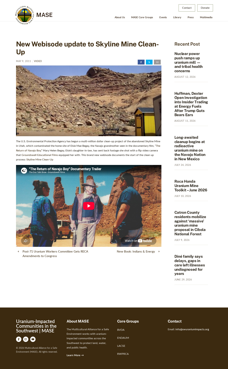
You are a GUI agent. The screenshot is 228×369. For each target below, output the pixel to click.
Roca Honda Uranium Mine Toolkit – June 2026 (190, 185)
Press (191, 17)
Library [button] (177, 17)
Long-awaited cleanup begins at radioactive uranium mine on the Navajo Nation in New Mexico (189, 148)
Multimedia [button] (206, 17)
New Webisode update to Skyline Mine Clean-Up (87, 48)
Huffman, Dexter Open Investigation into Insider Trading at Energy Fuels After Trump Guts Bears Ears (191, 104)
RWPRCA (123, 354)
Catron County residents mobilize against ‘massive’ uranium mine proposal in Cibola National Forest (190, 223)
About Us (120, 17)
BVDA (121, 330)
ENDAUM (123, 338)
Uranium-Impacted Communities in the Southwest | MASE (36, 326)
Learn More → (75, 355)
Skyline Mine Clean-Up (39, 159)
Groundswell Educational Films (40, 155)
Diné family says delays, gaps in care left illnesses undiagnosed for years (189, 265)
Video (38, 61)
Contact (187, 8)
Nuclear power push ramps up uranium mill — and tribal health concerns (188, 62)
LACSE (121, 346)
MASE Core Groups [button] (142, 17)
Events (163, 17)
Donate (205, 8)
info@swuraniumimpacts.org (192, 329)
